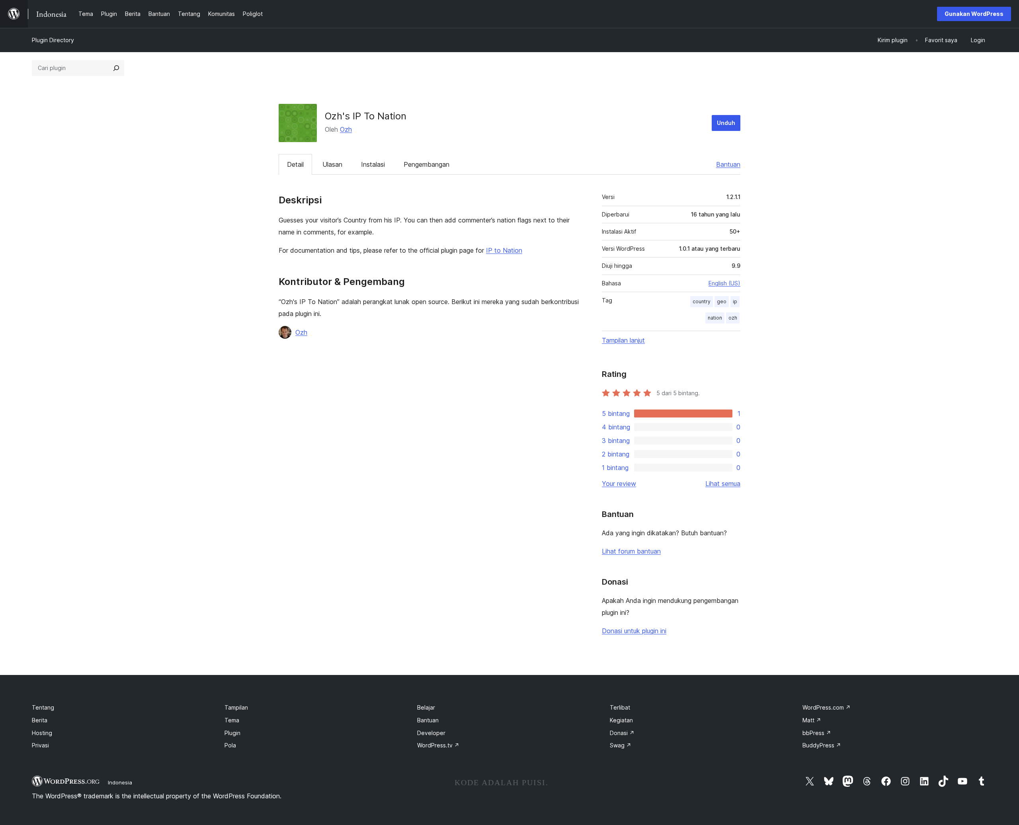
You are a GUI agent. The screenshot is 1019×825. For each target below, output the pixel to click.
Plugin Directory (53, 40)
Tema (231, 720)
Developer (431, 732)
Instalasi (373, 164)
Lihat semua (722, 484)
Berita (39, 720)
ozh (732, 318)
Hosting (42, 732)
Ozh (346, 129)
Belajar (426, 707)
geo (721, 301)
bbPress (816, 732)
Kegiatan (621, 720)
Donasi (622, 732)
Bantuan (728, 164)
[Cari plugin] (116, 68)
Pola (230, 745)
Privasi (40, 745)
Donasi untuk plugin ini (634, 631)
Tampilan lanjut (623, 340)
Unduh (726, 122)
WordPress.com (826, 707)
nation (715, 318)
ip (735, 301)
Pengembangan (426, 164)
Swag (620, 745)
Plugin (232, 732)
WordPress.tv (438, 745)
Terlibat (620, 707)
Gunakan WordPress (974, 13)
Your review (619, 484)
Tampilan (236, 707)
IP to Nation (504, 250)
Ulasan (332, 164)
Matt (811, 720)
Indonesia (120, 782)
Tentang (43, 707)
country (702, 301)
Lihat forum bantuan (631, 551)
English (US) (724, 283)
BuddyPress (821, 745)
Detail (295, 164)
